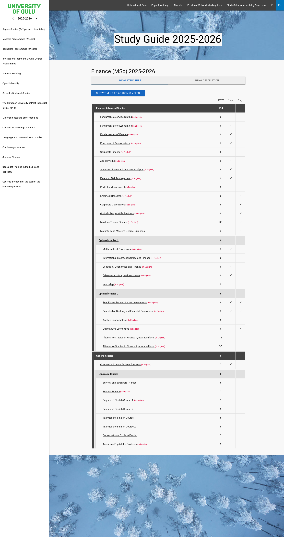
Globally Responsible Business (117, 213)
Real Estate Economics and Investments (125, 302)
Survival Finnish (111, 391)
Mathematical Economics (117, 249)
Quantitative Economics (116, 328)
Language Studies (108, 374)
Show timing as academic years (118, 93)
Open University (10, 83)
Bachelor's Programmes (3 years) (19, 49)
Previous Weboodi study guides (204, 5)
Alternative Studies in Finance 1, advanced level (128, 337)
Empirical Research (110, 195)
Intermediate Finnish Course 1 (119, 417)
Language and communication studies (22, 137)
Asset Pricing (107, 160)
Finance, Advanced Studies (110, 108)
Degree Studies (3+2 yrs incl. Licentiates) (23, 29)
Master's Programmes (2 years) (18, 39)
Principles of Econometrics (115, 143)
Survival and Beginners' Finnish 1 (120, 382)
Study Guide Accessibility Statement (246, 5)
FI (272, 5)
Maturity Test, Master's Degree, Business (122, 231)
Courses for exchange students (18, 127)
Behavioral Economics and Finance (122, 266)
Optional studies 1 (108, 240)
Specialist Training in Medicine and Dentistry (20, 169)
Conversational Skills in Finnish (120, 435)
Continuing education (13, 147)
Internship (108, 284)
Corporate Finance (110, 152)
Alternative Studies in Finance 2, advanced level (128, 346)
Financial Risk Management (115, 178)
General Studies (104, 355)
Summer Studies (11, 157)
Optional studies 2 (108, 293)
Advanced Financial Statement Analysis (121, 169)
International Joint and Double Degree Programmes (22, 61)
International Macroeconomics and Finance (126, 257)
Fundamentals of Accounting (116, 116)
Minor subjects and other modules (20, 117)
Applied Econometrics (115, 320)
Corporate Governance (112, 204)
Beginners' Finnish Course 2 (118, 409)
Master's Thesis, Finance (113, 222)
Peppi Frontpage (160, 5)
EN (280, 5)
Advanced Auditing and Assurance (121, 275)
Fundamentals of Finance (114, 134)
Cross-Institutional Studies (16, 93)
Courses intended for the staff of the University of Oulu (21, 184)
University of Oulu (136, 5)
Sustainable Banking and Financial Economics (128, 311)
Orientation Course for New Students (120, 364)
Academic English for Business (120, 444)
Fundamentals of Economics (116, 125)
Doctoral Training (11, 73)
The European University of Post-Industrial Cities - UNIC (24, 105)
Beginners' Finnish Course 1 (118, 400)
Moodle (178, 5)
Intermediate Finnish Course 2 (119, 426)
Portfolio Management (112, 187)
